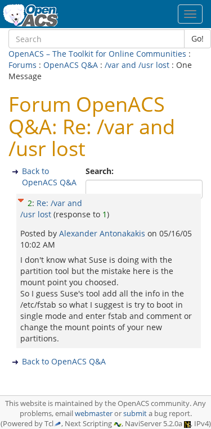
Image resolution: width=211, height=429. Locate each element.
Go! (197, 38)
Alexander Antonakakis (103, 233)
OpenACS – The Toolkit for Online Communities (97, 53)
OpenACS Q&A (70, 65)
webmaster (94, 413)
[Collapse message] (20, 199)
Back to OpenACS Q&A (49, 177)
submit (135, 413)
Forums (22, 65)
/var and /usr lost (137, 65)
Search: (101, 171)
